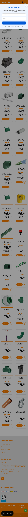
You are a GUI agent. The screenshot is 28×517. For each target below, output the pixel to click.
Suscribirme (14, 23)
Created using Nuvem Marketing (14, 27)
